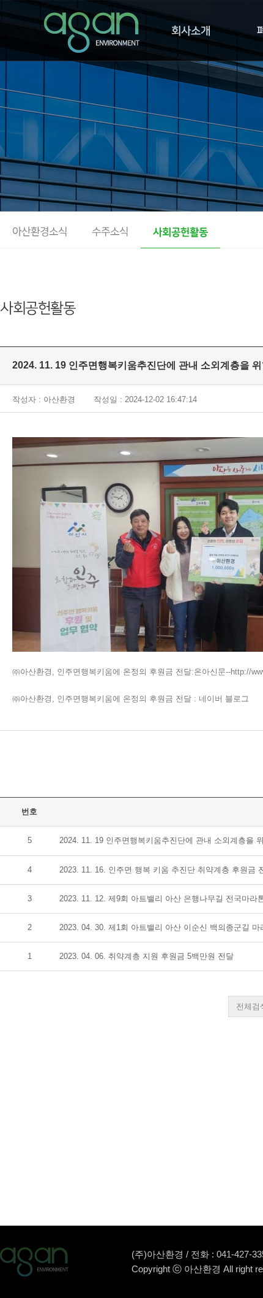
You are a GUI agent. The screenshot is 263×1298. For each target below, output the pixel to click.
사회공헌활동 (180, 232)
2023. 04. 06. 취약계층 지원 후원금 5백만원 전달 (146, 956)
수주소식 (110, 232)
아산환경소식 (39, 232)
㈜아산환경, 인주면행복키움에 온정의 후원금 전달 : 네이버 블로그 (130, 698)
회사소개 (190, 31)
